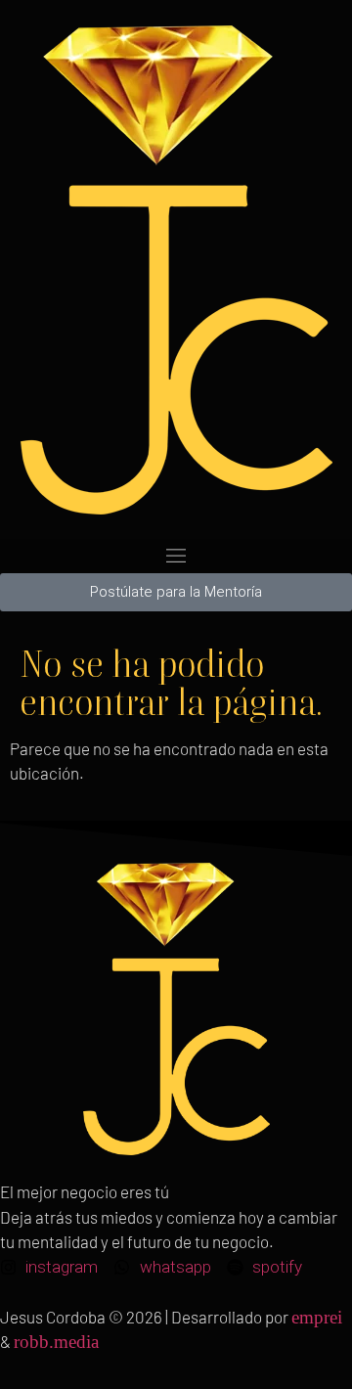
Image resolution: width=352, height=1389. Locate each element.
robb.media (56, 1341)
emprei (316, 1317)
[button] (176, 556)
